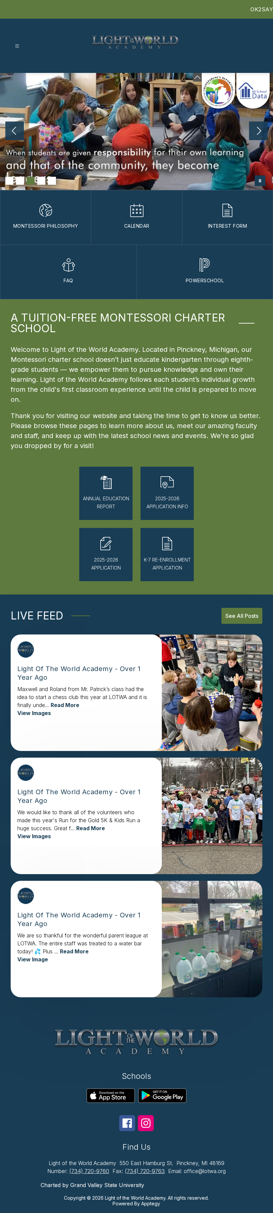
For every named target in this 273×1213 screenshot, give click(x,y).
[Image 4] (41, 181)
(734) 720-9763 (145, 1171)
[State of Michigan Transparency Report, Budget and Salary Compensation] (218, 91)
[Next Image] (258, 131)
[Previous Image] (14, 131)
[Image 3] (31, 181)
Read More (65, 705)
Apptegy (150, 1203)
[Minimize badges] (197, 77)
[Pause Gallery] (260, 180)
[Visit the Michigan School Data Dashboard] (253, 91)
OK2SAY (261, 9)
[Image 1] (9, 181)
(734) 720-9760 (89, 1171)
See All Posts (241, 615)
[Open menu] (17, 46)
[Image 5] (52, 181)
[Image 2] (20, 181)
